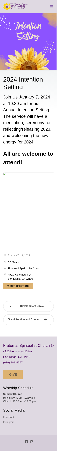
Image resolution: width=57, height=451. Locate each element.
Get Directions (19, 286)
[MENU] (50, 6)
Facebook (8, 417)
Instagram (8, 422)
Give (13, 374)
